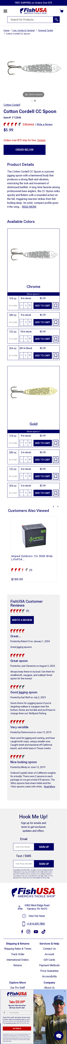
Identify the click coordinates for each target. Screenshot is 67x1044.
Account (49, 954)
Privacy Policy (46, 878)
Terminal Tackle (45, 30)
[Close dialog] (65, 991)
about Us (49, 987)
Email (23, 839)
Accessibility (49, 976)
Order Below (24, 149)
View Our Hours (37, 915)
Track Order (17, 954)
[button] (58, 1035)
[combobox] (6, 1013)
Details (41, 140)
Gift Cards (49, 959)
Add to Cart (42, 305)
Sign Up (44, 847)
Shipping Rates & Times (17, 948)
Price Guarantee (49, 970)
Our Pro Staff (17, 987)
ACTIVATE (17, 1029)
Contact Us (49, 948)
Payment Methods (49, 965)
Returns (17, 965)
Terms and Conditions (35, 878)
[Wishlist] (56, 305)
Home (6, 30)
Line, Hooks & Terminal (24, 30)
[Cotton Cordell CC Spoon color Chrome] (32, 101)
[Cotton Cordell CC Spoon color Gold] (35, 101)
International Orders (18, 959)
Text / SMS (23, 856)
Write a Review (22, 620)
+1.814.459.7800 (36, 923)
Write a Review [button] (45, 124)
